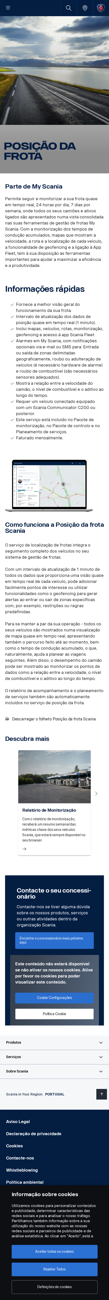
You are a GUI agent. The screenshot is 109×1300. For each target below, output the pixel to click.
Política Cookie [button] (54, 1014)
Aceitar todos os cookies (54, 1251)
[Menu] (8, 8)
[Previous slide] (12, 793)
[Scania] (101, 8)
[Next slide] (96, 793)
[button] (54, 1043)
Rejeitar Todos (54, 1269)
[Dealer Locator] (85, 8)
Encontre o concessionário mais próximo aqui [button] (51, 940)
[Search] (69, 8)
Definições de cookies (54, 1287)
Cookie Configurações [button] (54, 998)
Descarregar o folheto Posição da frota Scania (54, 719)
